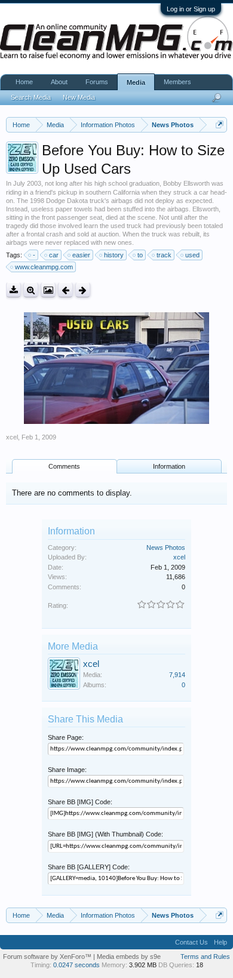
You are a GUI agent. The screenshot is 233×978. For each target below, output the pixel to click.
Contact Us (191, 942)
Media (136, 82)
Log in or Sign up (191, 9)
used (192, 255)
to (140, 255)
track (164, 255)
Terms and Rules (205, 956)
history (114, 255)
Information (169, 466)
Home (24, 81)
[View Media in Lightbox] (48, 289)
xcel (12, 437)
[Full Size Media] (30, 289)
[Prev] (65, 289)
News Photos (165, 547)
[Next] (82, 289)
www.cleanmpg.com (44, 266)
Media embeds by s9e (129, 956)
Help (220, 942)
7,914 (177, 674)
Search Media (31, 97)
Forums (96, 81)
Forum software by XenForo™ (48, 956)
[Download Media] (13, 289)
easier (81, 255)
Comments (64, 466)
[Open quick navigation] (219, 124)
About (59, 81)
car (54, 255)
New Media (79, 97)
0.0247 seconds (76, 964)
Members (177, 81)
